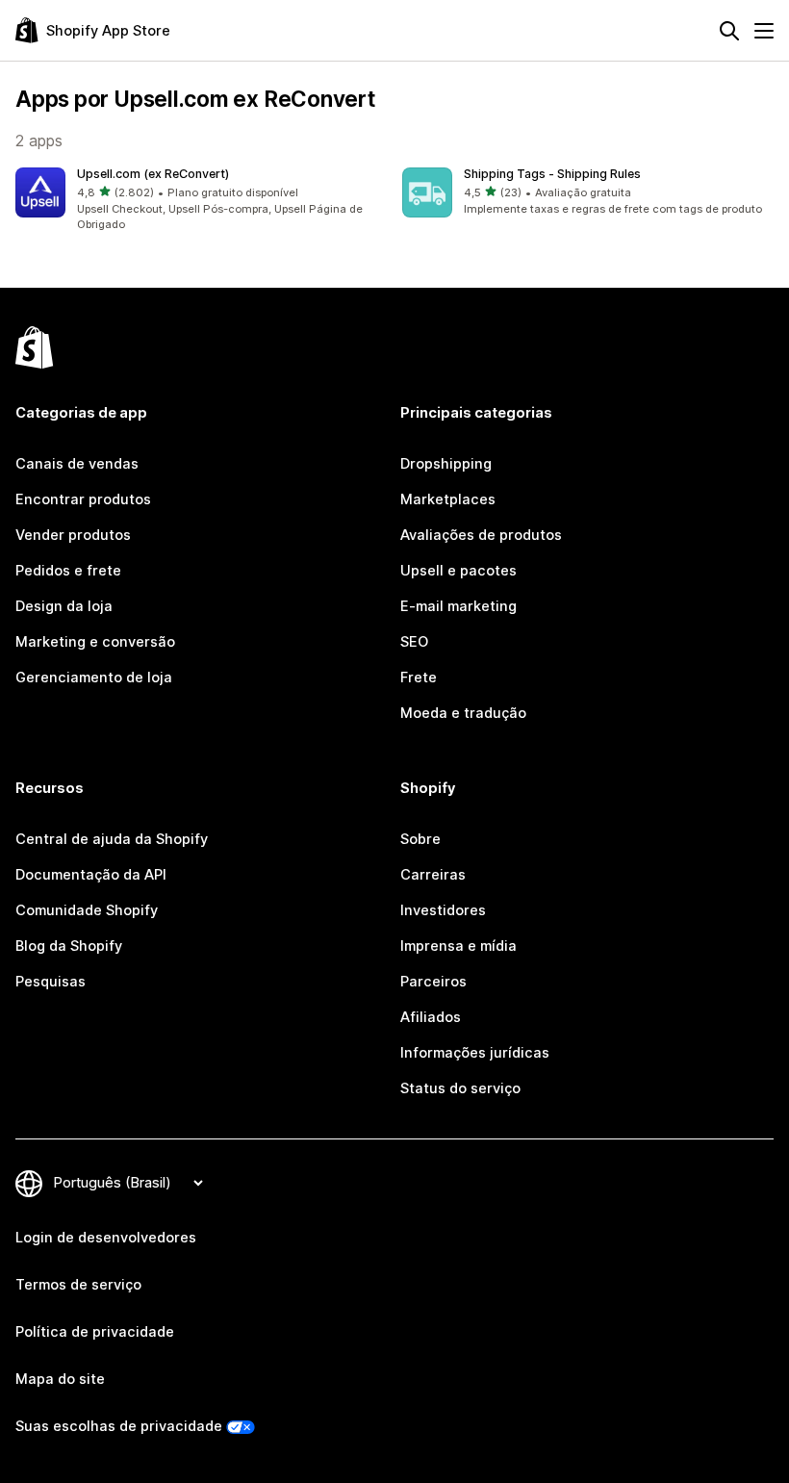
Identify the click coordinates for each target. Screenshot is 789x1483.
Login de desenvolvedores (105, 1237)
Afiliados (430, 1017)
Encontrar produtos (83, 499)
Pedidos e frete (68, 570)
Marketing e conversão (95, 642)
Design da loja (64, 606)
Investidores (443, 910)
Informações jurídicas (474, 1052)
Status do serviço (460, 1088)
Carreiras (433, 874)
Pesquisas (50, 981)
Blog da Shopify (68, 946)
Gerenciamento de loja (93, 677)
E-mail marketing (458, 606)
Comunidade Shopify (86, 910)
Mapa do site (60, 1379)
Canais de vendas (77, 464)
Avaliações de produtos (481, 535)
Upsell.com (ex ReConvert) (153, 173)
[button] (201, 200)
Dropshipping (446, 464)
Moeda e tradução (463, 713)
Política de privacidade (94, 1332)
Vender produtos (73, 535)
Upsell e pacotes (458, 570)
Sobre (420, 839)
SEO (414, 642)
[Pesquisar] (729, 30)
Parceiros (433, 981)
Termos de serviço (78, 1284)
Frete (418, 677)
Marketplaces (448, 499)
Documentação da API (90, 874)
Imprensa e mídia (458, 946)
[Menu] (764, 30)
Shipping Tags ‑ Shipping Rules (552, 173)
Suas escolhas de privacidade (118, 1426)
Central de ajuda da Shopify (111, 839)
